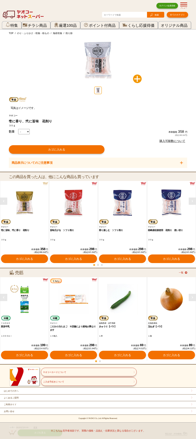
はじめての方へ (11, 391)
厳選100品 (68, 25)
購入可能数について (172, 141)
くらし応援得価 (141, 25)
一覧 (181, 272)
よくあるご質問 (11, 398)
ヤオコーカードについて (54, 372)
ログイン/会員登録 (167, 6)
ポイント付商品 (102, 25)
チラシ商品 (37, 25)
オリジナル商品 (174, 25)
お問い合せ (9, 411)
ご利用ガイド (10, 404)
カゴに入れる (56, 149)
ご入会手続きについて (53, 382)
